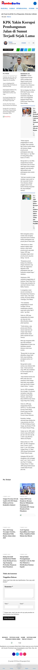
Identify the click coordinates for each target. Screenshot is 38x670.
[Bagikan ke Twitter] (26, 49)
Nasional (4, 8)
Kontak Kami (31, 637)
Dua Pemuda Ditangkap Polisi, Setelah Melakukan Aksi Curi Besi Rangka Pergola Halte (9, 99)
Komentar (9, 586)
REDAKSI (5, 637)
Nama (7, 603)
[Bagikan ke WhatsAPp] (30, 49)
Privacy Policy (27, 639)
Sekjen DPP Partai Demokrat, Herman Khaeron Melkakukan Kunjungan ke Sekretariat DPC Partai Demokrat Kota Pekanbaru (27, 505)
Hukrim (31, 8)
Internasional (21, 8)
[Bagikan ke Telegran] (33, 49)
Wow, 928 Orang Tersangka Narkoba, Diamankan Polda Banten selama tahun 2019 (9, 534)
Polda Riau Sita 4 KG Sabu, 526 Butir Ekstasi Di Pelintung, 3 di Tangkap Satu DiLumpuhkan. (10, 78)
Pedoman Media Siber (12, 639)
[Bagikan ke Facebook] (22, 49)
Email (22, 603)
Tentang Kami (14, 637)
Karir (23, 637)
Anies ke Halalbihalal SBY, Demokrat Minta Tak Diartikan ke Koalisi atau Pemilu (10, 85)
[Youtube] (24, 654)
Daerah (12, 8)
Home (4, 668)
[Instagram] (21, 654)
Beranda (4, 16)
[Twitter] (17, 654)
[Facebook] (13, 654)
